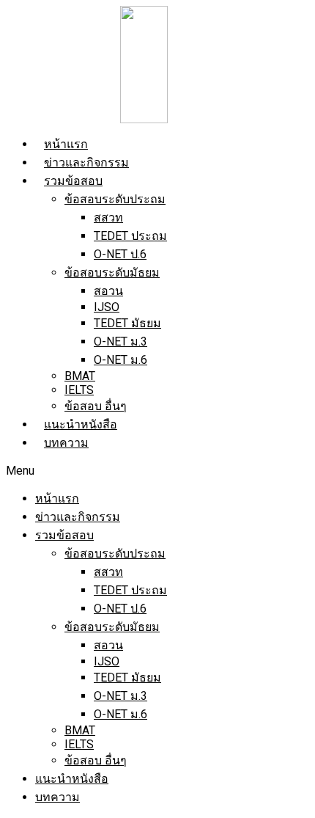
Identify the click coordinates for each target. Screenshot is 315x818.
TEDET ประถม (130, 236)
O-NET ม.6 (120, 360)
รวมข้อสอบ (73, 181)
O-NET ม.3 (120, 341)
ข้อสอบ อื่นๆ (95, 406)
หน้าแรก (66, 144)
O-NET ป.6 (120, 254)
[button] (157, 471)
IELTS (79, 390)
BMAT (79, 376)
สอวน (108, 291)
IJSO (106, 307)
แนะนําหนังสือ (80, 424)
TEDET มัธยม (127, 323)
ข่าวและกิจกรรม (86, 162)
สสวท (108, 217)
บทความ (66, 443)
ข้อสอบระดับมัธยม (112, 273)
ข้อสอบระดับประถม (115, 199)
